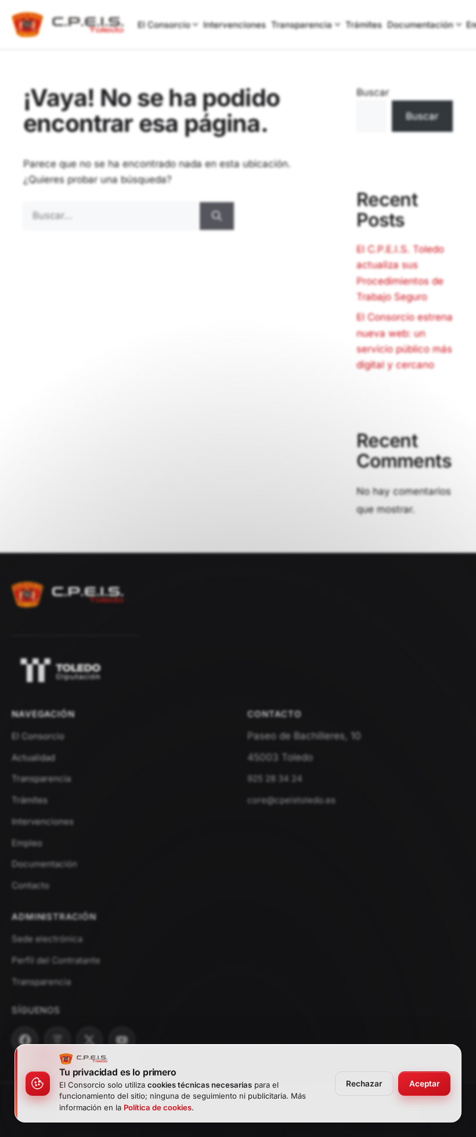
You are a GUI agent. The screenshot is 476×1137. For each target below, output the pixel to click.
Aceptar (424, 1083)
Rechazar (364, 1083)
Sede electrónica (47, 938)
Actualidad (33, 757)
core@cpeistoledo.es (291, 799)
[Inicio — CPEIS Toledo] (68, 613)
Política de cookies (158, 1107)
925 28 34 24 (274, 778)
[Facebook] (25, 1040)
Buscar (372, 92)
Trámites (363, 24)
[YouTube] (122, 1040)
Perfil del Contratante (56, 960)
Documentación (420, 24)
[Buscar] (217, 216)
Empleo (27, 842)
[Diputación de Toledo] (238, 670)
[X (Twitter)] (89, 1040)
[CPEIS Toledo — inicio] (68, 25)
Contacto (30, 885)
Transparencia (301, 24)
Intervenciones (234, 24)
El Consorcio (164, 24)
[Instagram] (57, 1040)
